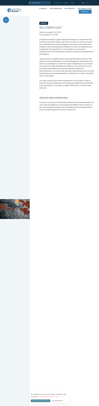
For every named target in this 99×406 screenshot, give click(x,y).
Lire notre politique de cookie (47, 396)
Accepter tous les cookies (40, 400)
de (91, 3)
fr (83, 3)
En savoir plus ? (58, 400)
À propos (43, 8)
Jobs (72, 3)
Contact (85, 11)
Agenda (65, 3)
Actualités (57, 3)
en (87, 3)
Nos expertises (56, 8)
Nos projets (70, 8)
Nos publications (85, 8)
